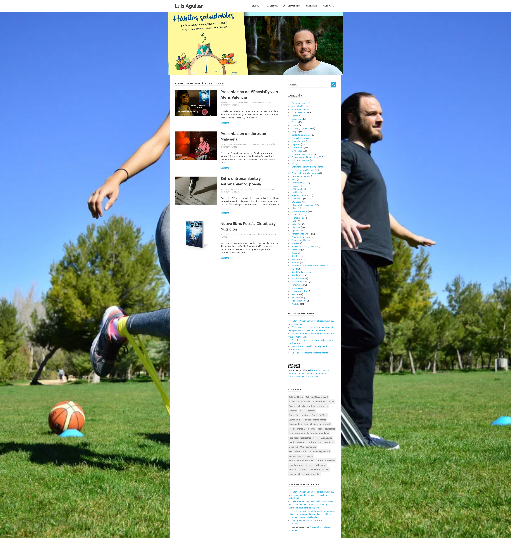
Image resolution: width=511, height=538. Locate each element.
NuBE (294, 220)
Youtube (296, 303)
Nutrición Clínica (325, 442)
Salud (294, 268)
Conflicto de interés (301, 134)
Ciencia (295, 125)
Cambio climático (300, 112)
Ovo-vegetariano (308, 446)
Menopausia (297, 214)
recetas (309, 464)
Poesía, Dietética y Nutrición (305, 246)
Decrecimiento (298, 141)
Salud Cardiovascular (301, 272)
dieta (302, 410)
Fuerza (295, 185)
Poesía (261, 102)
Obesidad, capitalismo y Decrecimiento (310, 352)
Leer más (225, 123)
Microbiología (298, 217)
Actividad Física (299, 102)
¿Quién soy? (272, 6)
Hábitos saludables (300, 189)
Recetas (295, 256)
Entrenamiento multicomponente (307, 166)
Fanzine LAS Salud (300, 176)
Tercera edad (298, 284)
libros (316, 437)
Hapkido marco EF (297, 428)
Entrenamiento (291, 6)
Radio (294, 252)
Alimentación (298, 106)
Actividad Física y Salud (317, 397)
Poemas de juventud (301, 236)
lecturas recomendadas (318, 433)
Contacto (328, 6)
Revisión (296, 262)
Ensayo (295, 163)
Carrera (295, 122)
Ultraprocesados (299, 291)
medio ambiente (296, 442)
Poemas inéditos (299, 240)
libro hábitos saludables (300, 437)
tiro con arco (297, 287)
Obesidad (296, 227)
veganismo (297, 297)
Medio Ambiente (300, 211)
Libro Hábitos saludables (303, 205)
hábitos (311, 428)
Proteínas (296, 249)
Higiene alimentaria (301, 195)
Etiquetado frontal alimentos (305, 173)
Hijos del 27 (256, 144)
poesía (310, 455)
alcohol (292, 401)
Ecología (311, 410)
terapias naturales (300, 281)
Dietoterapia (297, 147)
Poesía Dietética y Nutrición (302, 460)
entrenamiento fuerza (315, 419)
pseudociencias (296, 464)
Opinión (295, 230)
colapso (295, 131)
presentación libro (326, 460)
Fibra (294, 179)
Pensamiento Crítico (301, 233)
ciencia (301, 406)
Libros (255, 6)
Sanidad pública (296, 473)
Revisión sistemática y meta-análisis (308, 265)
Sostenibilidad (298, 278)
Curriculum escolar (300, 138)
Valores (295, 294)
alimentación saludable (323, 401)
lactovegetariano (297, 433)
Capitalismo (297, 118)
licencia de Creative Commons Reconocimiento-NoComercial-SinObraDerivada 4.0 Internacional (308, 373)
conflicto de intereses (317, 406)
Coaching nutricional (301, 128)
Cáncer (295, 115)
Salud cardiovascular (319, 469)
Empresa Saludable (301, 160)
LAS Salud (296, 201)
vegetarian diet (313, 473)
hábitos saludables (326, 428)
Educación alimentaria (302, 153)
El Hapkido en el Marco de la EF (306, 157)
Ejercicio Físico (296, 419)
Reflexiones (320, 464)
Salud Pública (298, 275)
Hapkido (295, 192)
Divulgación (297, 150)
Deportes (296, 144)
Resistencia (297, 259)
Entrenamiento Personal (303, 169)
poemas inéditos (296, 455)
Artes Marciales (299, 109)
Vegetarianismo (299, 300)
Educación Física (319, 415)
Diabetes (293, 410)
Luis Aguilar (189, 6)
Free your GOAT (299, 182)
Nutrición (311, 6)
